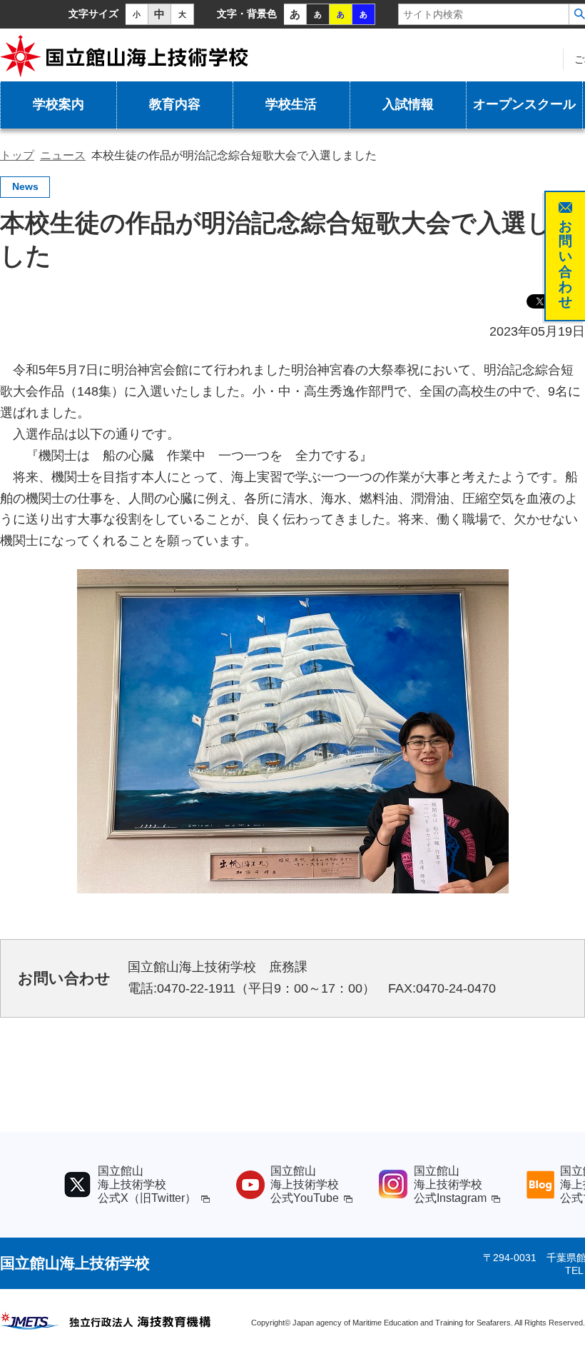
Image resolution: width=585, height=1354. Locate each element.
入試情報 (408, 104)
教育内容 (174, 104)
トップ (17, 155)
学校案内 (58, 104)
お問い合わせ (565, 263)
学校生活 (291, 104)
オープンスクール (524, 104)
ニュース (63, 155)
